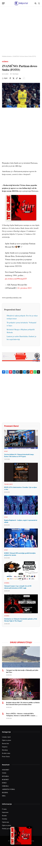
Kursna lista (5, 743)
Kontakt (4, 815)
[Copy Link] (16, 78)
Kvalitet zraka (6, 753)
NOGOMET (5, 770)
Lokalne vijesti (6, 737)
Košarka (5, 62)
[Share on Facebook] (10, 78)
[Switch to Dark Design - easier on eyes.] (39, 3)
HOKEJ (4, 783)
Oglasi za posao (6, 740)
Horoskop (5, 750)
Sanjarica (4, 747)
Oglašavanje (5, 822)
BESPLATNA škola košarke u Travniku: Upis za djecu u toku (20, 488)
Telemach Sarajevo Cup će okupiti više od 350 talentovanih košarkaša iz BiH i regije (17, 587)
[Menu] (3, 3)
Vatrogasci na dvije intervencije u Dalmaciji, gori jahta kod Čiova (22, 671)
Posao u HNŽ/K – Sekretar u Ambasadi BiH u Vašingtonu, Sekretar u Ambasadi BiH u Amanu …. (21, 714)
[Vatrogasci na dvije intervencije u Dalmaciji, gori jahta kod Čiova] (21, 657)
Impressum (5, 812)
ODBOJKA (5, 786)
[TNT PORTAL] (21, 3)
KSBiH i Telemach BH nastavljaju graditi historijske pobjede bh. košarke (19, 554)
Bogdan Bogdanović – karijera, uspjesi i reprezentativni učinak (20, 521)
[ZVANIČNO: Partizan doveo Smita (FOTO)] (21, 95)
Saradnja (4, 819)
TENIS (4, 773)
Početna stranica (7, 56)
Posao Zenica (6, 756)
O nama (4, 809)
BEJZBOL (5, 792)
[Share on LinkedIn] (20, 78)
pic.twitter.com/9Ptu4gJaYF (16, 278)
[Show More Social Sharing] (23, 78)
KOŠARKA (5, 776)
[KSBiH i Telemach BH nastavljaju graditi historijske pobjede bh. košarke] (21, 538)
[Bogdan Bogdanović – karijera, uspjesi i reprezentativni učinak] (21, 505)
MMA (4, 796)
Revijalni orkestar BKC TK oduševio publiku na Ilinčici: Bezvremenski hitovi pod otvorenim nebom (23, 703)
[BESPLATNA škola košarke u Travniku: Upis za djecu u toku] (21, 472)
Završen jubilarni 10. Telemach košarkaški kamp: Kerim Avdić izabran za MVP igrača (19, 455)
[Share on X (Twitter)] (13, 78)
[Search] (35, 3)
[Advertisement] (21, 31)
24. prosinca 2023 (24, 288)
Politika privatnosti (7, 829)
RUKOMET (5, 779)
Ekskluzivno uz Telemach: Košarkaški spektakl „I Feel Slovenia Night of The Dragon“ (20, 620)
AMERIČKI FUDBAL (8, 789)
